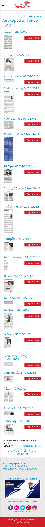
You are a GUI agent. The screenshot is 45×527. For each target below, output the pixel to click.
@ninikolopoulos (22, 511)
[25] (24, 448)
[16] (16, 446)
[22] (39, 446)
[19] (28, 446)
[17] (20, 446)
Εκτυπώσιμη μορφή (33, 16)
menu (3, 4)
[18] (24, 446)
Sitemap (32, 451)
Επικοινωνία (22, 453)
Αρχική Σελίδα (13, 451)
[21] (35, 446)
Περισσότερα (33, 38)
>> (29, 448)
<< (12, 446)
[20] (31, 446)
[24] (20, 448)
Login (24, 451)
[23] (16, 448)
